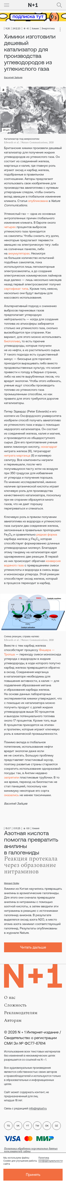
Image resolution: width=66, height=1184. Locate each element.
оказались (11, 795)
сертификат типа (16, 288)
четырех (10, 227)
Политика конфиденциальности (50, 1159)
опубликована (38, 201)
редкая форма (46, 534)
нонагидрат (49, 446)
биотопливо (12, 341)
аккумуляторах (19, 253)
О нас (9, 997)
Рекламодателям (20, 1012)
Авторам (12, 1020)
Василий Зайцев (13, 77)
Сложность (15, 1005)
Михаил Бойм (11, 883)
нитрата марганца (17, 455)
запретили (11, 777)
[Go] (6, 5)
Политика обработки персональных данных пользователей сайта (31, 1150)
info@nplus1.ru (38, 1108)
